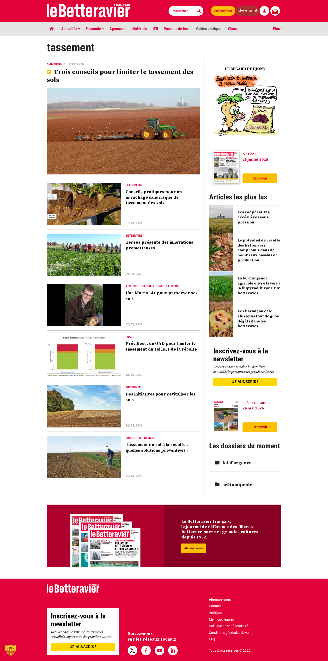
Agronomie (118, 28)
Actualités (69, 28)
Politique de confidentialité (228, 626)
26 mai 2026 (253, 408)
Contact (215, 606)
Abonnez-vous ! (220, 599)
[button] (10, 650)
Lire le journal (247, 10)
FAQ (212, 639)
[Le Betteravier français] (88, 11)
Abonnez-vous (222, 10)
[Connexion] (264, 11)
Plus (277, 28)
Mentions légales (221, 619)
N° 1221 (249, 153)
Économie (94, 28)
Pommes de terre (177, 28)
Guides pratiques (209, 28)
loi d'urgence (237, 463)
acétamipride (237, 485)
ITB (155, 28)
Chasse (233, 28)
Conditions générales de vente (231, 633)
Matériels (139, 28)
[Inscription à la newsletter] (275, 11)
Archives (215, 613)
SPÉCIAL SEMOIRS (256, 403)
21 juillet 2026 (255, 159)
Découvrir (260, 178)
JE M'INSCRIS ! (245, 381)
